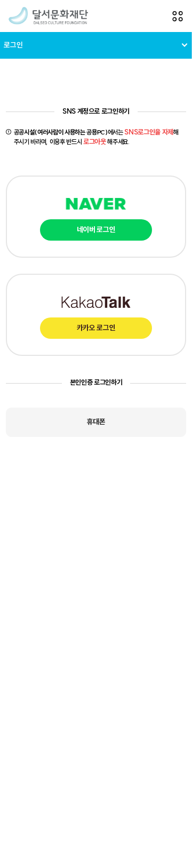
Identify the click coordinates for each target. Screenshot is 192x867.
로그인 (13, 45)
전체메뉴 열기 (177, 16)
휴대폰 (96, 421)
